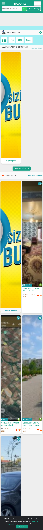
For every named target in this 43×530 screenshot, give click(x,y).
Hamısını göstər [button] (21, 168)
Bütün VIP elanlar (35, 175)
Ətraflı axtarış (34, 8)
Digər (28, 40)
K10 (12, 40)
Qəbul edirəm (22, 527)
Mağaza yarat (37, 48)
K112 (19, 40)
